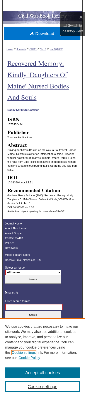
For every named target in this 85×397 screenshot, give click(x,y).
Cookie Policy (29, 358)
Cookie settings (24, 352)
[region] (42, 357)
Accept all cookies (42, 372)
